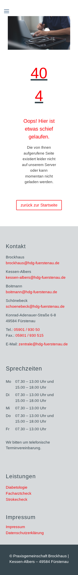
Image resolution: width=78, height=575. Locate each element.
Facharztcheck (18, 494)
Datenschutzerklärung (25, 533)
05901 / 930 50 (27, 329)
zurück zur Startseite (39, 205)
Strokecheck (16, 500)
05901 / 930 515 (29, 335)
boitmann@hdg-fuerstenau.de (31, 292)
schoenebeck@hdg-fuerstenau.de (35, 306)
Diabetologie (16, 487)
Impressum (15, 527)
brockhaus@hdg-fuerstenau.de (32, 263)
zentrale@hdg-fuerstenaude (43, 344)
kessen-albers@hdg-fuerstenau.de (36, 277)
